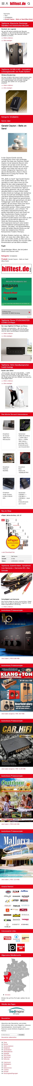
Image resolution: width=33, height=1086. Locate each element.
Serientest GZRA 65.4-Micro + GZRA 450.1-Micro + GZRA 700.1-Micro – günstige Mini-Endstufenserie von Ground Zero (24, 440)
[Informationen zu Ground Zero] (7, 906)
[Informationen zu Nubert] (16, 915)
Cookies (6, 1070)
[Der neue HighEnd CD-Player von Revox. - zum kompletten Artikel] (16, 350)
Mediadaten (7, 1064)
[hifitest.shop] (21, 951)
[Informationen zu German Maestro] (24, 900)
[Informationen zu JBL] (7, 911)
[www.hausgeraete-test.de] (16, 941)
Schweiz (7, 995)
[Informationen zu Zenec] (25, 925)
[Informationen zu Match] (14, 910)
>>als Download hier (8, 552)
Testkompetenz (8, 1046)
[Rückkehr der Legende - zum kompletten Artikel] (16, 54)
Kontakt (6, 1071)
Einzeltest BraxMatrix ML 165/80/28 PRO (23, 469)
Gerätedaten (8, 1050)
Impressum (7, 1062)
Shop (5, 1042)
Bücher (6, 1044)
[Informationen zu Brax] (7, 896)
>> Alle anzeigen (6, 40)
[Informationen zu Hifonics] (25, 906)
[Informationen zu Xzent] (16, 925)
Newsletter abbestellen (8, 1037)
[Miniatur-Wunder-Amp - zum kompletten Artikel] (16, 102)
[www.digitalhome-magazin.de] (7, 941)
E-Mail (13, 558)
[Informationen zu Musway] (7, 915)
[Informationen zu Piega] (25, 915)
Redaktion (7, 1048)
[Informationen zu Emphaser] (25, 896)
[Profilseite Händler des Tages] (16, 1011)
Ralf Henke (14, 556)
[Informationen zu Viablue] (7, 926)
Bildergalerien (8, 1052)
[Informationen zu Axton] (24, 891)
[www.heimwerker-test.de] (25, 941)
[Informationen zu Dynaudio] (16, 896)
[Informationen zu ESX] (7, 901)
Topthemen (7, 1057)
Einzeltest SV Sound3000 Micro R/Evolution (6, 436)
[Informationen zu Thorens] (25, 920)
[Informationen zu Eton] (15, 900)
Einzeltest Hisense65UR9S (6, 469)
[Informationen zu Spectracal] (16, 920)
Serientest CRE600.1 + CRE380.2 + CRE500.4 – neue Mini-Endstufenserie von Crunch (24, 498)
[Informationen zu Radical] (7, 920)
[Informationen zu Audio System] (16, 892)
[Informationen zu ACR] (8, 892)
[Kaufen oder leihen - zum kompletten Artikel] (16, 397)
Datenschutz (8, 1068)
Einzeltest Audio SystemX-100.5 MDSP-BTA (8, 495)
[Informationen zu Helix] (16, 906)
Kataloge (6, 1053)
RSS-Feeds (7, 1055)
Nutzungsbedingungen (11, 1073)
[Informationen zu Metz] (23, 910)
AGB (5, 1066)
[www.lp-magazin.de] (12, 951)
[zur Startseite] (18, 3)
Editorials (7, 1059)
